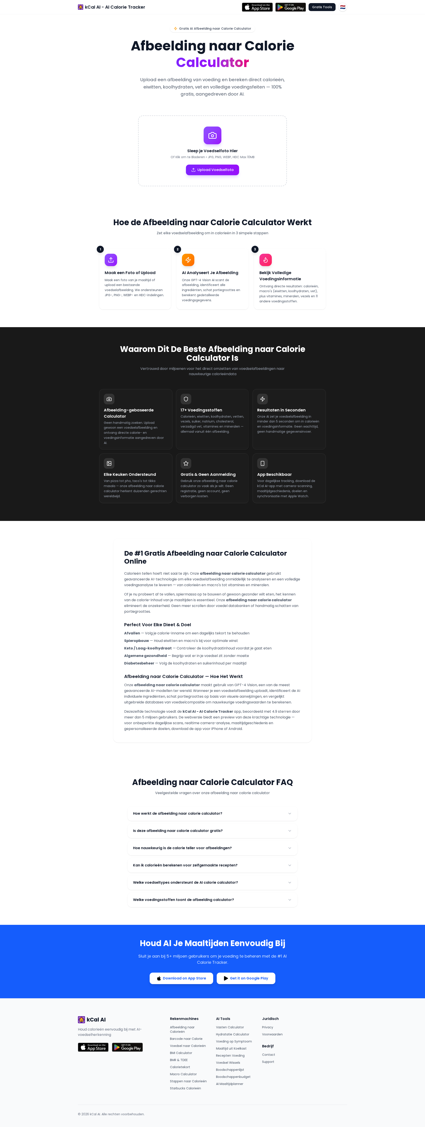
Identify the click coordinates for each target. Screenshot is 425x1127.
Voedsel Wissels (228, 1062)
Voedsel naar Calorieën (188, 1046)
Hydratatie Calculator (232, 1034)
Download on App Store (184, 978)
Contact (268, 1054)
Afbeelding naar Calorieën (182, 1029)
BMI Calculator (181, 1053)
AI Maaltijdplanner (229, 1084)
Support (268, 1062)
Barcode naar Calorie (186, 1039)
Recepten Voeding (230, 1055)
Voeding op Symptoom (234, 1041)
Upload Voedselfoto (215, 169)
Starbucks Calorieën (185, 1088)
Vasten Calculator (230, 1027)
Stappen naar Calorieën (188, 1081)
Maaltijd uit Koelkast (231, 1048)
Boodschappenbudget (233, 1077)
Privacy (267, 1027)
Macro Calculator (183, 1074)
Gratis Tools (322, 7)
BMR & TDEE (179, 1060)
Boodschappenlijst (230, 1069)
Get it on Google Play (249, 978)
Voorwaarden (272, 1034)
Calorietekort (180, 1067)
